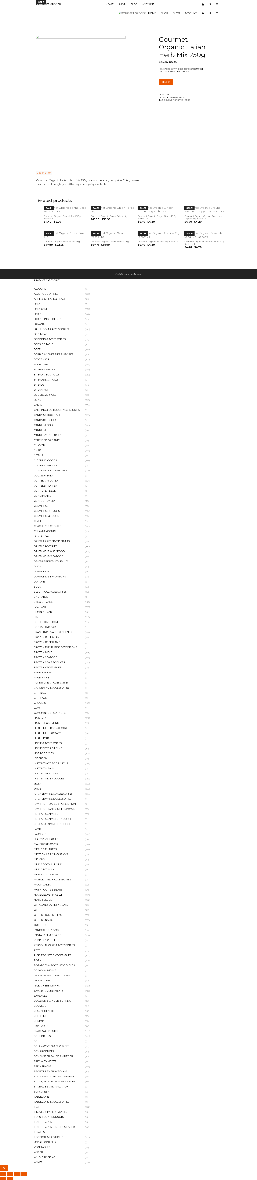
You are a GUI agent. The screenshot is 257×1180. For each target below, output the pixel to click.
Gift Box (40, 692)
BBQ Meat (40, 334)
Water (38, 1152)
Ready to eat (43, 980)
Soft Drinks (42, 1036)
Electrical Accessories (50, 591)
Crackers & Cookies (47, 526)
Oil (36, 910)
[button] (217, 4)
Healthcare (42, 738)
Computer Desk (45, 490)
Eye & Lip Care (43, 601)
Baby (37, 304)
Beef (37, 349)
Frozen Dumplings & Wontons (55, 647)
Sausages (40, 995)
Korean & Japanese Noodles (53, 819)
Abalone (40, 288)
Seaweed (40, 1005)
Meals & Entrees (45, 849)
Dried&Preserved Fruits (51, 561)
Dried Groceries (45, 546)
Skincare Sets (43, 1026)
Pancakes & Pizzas (46, 930)
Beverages (41, 359)
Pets (37, 950)
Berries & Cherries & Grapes (53, 354)
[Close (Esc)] (24, 1174)
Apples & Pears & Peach (50, 298)
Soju (37, 1041)
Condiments (42, 495)
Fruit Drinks (43, 672)
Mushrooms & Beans (48, 889)
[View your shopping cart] (202, 4)
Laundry (40, 834)
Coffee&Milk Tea (45, 485)
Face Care (40, 607)
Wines (38, 1162)
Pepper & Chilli (44, 940)
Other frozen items (48, 915)
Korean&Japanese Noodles (53, 824)
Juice (37, 788)
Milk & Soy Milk (44, 869)
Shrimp (39, 1021)
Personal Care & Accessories (54, 945)
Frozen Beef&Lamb (47, 642)
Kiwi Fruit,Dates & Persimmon (54, 809)
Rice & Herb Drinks (47, 985)
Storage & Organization (51, 1086)
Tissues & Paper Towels (50, 1111)
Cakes (38, 405)
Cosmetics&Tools (46, 516)
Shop (122, 4)
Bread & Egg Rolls (47, 374)
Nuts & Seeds (43, 899)
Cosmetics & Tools (47, 511)
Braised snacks (44, 369)
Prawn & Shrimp (45, 970)
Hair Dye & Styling (46, 723)
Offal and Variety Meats (51, 904)
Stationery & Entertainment (54, 1076)
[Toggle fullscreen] (10, 1174)
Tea (36, 1106)
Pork (37, 960)
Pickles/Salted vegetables (52, 955)
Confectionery (44, 500)
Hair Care (40, 718)
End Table (41, 596)
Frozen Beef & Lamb (47, 637)
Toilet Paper (43, 1122)
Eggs (37, 586)
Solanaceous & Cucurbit (51, 1046)
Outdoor (40, 925)
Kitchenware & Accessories (53, 793)
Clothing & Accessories (50, 470)
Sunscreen (41, 1091)
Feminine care (44, 612)
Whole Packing (44, 1157)
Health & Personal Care (51, 728)
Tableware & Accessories (51, 1101)
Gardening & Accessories (51, 687)
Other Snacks (43, 920)
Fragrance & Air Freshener (53, 632)
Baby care (41, 309)
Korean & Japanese (47, 814)
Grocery (170, 69)
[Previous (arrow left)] (3, 1178)
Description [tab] (44, 172)
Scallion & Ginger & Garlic (52, 1000)
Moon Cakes (42, 884)
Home (110, 4)
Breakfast (41, 389)
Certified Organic (46, 440)
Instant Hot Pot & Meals (51, 763)
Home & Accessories (48, 743)
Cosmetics (41, 506)
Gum (37, 708)
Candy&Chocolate (46, 420)
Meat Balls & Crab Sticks (51, 854)
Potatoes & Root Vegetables (54, 965)
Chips (37, 450)
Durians (39, 581)
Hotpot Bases (44, 753)
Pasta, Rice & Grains (47, 935)
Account (148, 4)
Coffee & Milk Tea (46, 480)
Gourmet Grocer (48, 4)
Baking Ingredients (48, 319)
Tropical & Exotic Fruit (50, 1137)
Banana (39, 324)
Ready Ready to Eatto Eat (52, 975)
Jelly (37, 783)
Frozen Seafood (45, 657)
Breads (39, 384)
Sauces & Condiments (49, 990)
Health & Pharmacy (47, 733)
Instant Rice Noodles (49, 778)
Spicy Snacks (42, 1066)
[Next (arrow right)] (10, 1178)
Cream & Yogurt (45, 531)
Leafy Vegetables (46, 839)
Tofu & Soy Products (49, 1117)
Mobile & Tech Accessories (52, 879)
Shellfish (40, 1016)
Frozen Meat (43, 652)
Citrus (38, 455)
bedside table (44, 344)
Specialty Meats (45, 1061)
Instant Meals (44, 768)
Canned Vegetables (47, 435)
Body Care (41, 364)
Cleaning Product (47, 465)
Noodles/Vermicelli (48, 894)
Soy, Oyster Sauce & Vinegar (53, 1056)
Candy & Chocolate (47, 415)
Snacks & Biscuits (46, 1031)
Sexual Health (44, 1010)
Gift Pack (40, 697)
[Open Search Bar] (210, 4)
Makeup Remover (46, 844)
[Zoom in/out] (3, 1174)
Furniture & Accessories (51, 682)
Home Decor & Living (48, 748)
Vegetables (42, 1147)
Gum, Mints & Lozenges (50, 713)
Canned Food (43, 425)
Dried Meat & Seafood (49, 551)
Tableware (41, 1096)
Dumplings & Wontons (50, 576)
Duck (37, 566)
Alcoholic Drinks (46, 293)
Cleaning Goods (45, 460)
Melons (39, 859)
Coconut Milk (43, 475)
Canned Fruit (43, 430)
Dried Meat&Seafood (48, 556)
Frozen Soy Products (49, 662)
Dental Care (42, 536)
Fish (37, 617)
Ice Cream (40, 758)
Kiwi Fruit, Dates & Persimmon (55, 803)
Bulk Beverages (45, 394)
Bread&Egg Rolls (46, 379)
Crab (37, 521)
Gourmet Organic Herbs (177, 100)
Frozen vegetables (47, 667)
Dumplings (41, 571)
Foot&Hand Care (45, 627)
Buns (37, 399)
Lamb (37, 829)
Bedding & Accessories (50, 339)
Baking (39, 314)
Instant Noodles (46, 773)
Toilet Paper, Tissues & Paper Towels (54, 1130)
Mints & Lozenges (46, 874)
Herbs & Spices (184, 69)
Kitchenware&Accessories (52, 798)
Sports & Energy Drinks (51, 1071)
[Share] (17, 1174)
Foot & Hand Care (46, 622)
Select (166, 82)
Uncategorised (45, 1142)
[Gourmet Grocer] (132, 13)
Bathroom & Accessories (51, 329)
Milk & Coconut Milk (48, 864)
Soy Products (44, 1051)
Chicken (39, 445)
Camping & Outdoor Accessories (57, 410)
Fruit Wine (41, 677)
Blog (134, 4)
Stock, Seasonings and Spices (54, 1081)
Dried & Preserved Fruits (52, 541)
